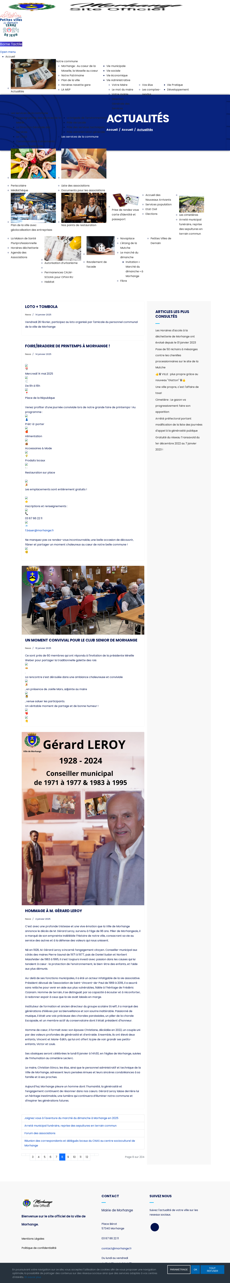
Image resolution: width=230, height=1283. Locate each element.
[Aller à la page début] (23, 1154)
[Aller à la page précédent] (28, 1154)
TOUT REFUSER (212, 1269)
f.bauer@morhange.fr (39, 530)
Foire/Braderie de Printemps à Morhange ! (67, 346)
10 (74, 1157)
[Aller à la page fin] (96, 1154)
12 (87, 1157)
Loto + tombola (41, 306)
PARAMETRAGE (179, 1269)
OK (195, 1269)
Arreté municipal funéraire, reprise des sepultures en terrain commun (70, 1126)
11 (80, 1157)
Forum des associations (39, 1133)
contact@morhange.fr (117, 1248)
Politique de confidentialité (39, 1248)
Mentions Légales (33, 1239)
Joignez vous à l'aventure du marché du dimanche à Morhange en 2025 (71, 1118)
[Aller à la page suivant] (92, 1154)
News (28, 314)
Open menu (8, 52)
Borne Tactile (11, 44)
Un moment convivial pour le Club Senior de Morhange (81, 640)
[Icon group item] (155, 1227)
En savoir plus (33, 1277)
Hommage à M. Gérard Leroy (53, 910)
